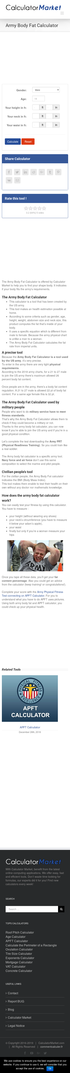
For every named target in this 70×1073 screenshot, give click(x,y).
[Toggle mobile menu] (62, 13)
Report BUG (16, 1001)
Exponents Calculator (20, 958)
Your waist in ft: (17, 125)
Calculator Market (19, 1017)
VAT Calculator (15, 966)
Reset (28, 141)
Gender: (21, 90)
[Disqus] (35, 785)
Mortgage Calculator (19, 962)
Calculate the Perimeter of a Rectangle (31, 945)
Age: (24, 99)
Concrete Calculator (19, 971)
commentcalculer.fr (51, 1046)
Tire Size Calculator (19, 954)
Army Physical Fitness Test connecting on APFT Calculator (32, 593)
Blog (11, 1009)
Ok (50, 1068)
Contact (13, 993)
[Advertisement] (35, 58)
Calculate (12, 141)
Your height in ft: (16, 107)
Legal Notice (16, 1026)
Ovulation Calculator (19, 949)
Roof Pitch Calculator (20, 932)
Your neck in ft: (17, 116)
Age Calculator (15, 937)
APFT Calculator (30, 727)
